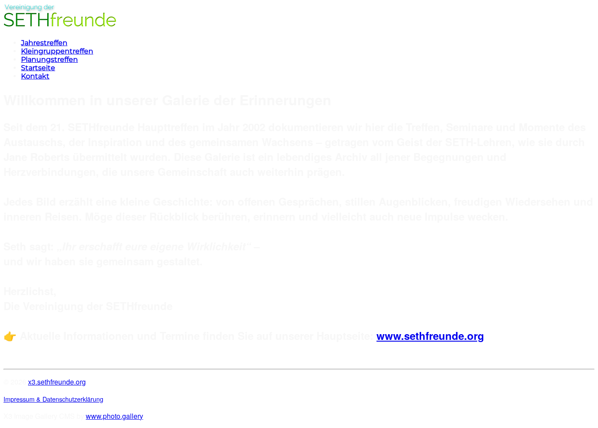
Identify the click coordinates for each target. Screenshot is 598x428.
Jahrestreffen (44, 43)
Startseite (38, 68)
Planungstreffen (49, 59)
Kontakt (35, 76)
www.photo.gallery (114, 416)
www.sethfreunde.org (430, 335)
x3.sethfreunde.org (57, 382)
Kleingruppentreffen (57, 51)
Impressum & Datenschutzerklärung (53, 398)
